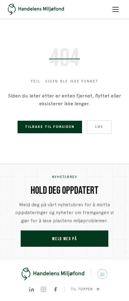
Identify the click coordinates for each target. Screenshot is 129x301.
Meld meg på (64, 238)
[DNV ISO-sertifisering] (102, 274)
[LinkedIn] (31, 289)
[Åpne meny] (115, 9)
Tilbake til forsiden (50, 127)
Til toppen (82, 289)
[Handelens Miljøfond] (53, 274)
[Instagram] (43, 289)
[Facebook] (55, 289)
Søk (99, 127)
